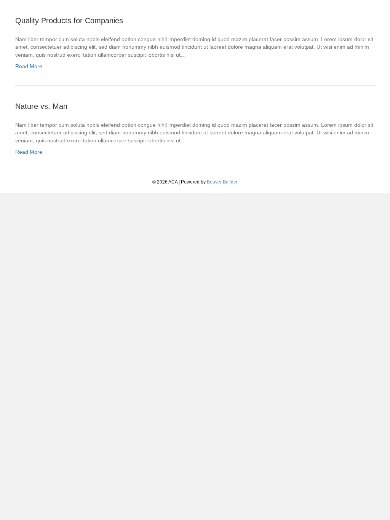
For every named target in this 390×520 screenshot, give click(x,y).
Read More (28, 66)
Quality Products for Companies (69, 20)
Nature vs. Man (41, 106)
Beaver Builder (222, 182)
